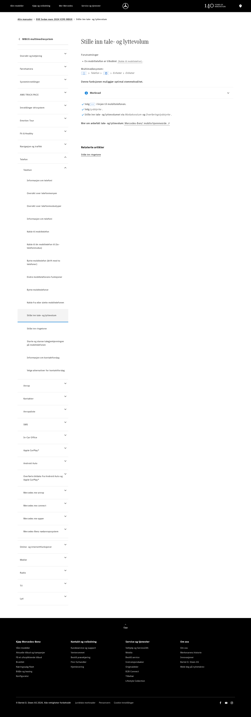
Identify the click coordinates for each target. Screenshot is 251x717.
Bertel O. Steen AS (189, 662)
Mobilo (129, 652)
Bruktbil (20, 662)
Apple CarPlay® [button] (31, 450)
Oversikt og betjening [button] (31, 55)
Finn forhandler (78, 662)
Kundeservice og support (83, 647)
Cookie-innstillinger (124, 702)
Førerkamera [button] (26, 68)
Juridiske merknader (85, 702)
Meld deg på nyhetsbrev (192, 666)
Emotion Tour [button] (27, 120)
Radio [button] (23, 572)
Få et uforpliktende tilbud (29, 657)
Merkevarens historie (190, 652)
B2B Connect (132, 671)
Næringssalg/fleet (25, 666)
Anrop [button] (26, 385)
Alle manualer (25, 19)
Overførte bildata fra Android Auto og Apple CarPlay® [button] (43, 478)
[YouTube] (226, 703)
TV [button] (21, 585)
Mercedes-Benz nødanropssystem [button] (40, 531)
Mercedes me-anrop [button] (33, 492)
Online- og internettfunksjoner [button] (36, 546)
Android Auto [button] (30, 463)
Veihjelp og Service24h (137, 647)
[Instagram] (232, 703)
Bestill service (132, 657)
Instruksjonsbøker (135, 662)
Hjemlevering (77, 666)
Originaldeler (132, 666)
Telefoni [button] (27, 170)
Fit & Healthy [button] (26, 133)
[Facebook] (220, 703)
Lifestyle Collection (135, 680)
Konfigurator (22, 676)
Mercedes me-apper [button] (33, 518)
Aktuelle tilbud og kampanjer (30, 652)
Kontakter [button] (28, 398)
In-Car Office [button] (30, 437)
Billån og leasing (24, 671)
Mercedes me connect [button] (34, 505)
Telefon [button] (24, 159)
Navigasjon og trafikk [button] (31, 146)
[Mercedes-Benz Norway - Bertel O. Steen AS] (126, 6)
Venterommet (78, 652)
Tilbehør (130, 676)
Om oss (184, 647)
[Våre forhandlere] (240, 6)
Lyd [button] (22, 598)
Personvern (104, 702)
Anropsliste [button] (29, 411)
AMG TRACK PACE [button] (29, 94)
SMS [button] (25, 424)
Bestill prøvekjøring (80, 657)
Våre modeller (23, 647)
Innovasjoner (187, 657)
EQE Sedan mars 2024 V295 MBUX (54, 19)
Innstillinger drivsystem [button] (32, 107)
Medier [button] (23, 559)
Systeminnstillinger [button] (30, 81)
